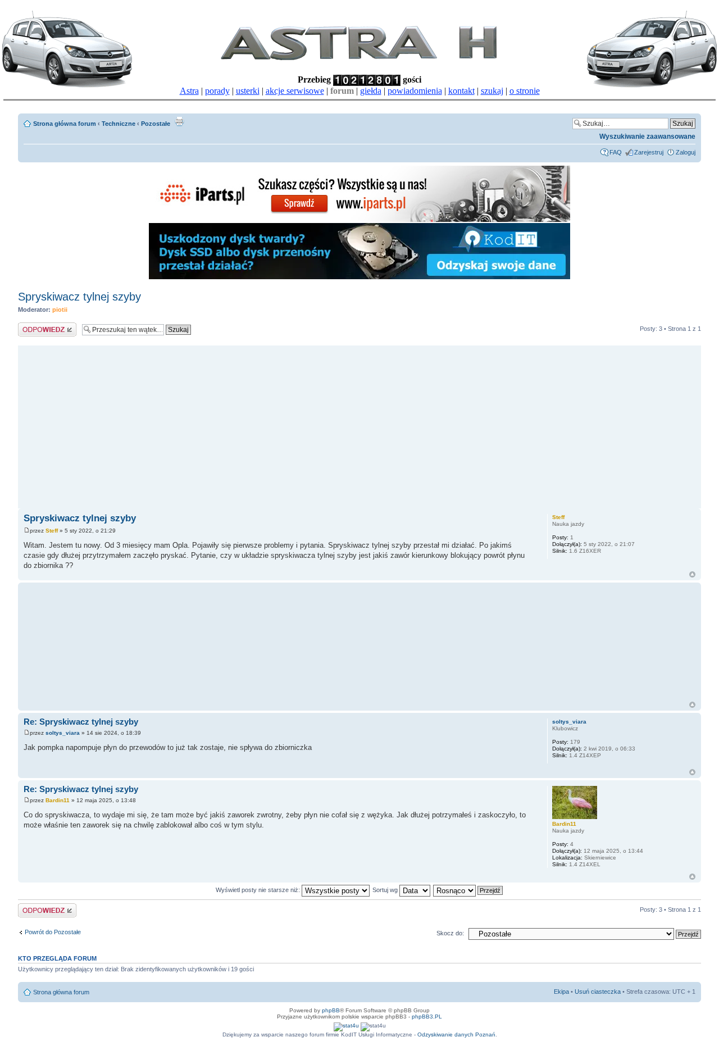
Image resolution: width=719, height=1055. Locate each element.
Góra (692, 574)
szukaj (492, 91)
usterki (248, 91)
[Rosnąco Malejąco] (468, 889)
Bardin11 (57, 800)
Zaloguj (685, 152)
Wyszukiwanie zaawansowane (647, 136)
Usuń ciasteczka (598, 991)
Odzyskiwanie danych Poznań (456, 1034)
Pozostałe (155, 123)
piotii (59, 309)
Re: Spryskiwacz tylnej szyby (81, 721)
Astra (189, 91)
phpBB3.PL (427, 1016)
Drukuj (179, 121)
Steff (51, 531)
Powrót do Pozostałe (53, 932)
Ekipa (561, 991)
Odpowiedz (33, 325)
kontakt (461, 91)
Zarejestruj (648, 152)
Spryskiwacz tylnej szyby (79, 296)
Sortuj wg (385, 889)
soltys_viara (62, 733)
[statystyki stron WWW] (346, 1025)
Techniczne (118, 123)
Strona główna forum (64, 123)
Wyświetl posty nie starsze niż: (259, 889)
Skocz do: (450, 933)
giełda (370, 91)
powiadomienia (415, 91)
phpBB (331, 1010)
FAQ (615, 152)
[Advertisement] (359, 424)
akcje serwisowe (295, 91)
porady (217, 91)
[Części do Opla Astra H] (359, 220)
